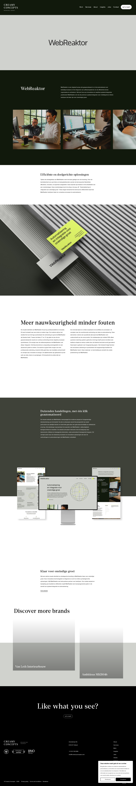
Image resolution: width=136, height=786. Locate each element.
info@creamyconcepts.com (77, 754)
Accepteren (123, 779)
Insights (102, 7)
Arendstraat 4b (73, 742)
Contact (116, 7)
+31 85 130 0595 (73, 751)
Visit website (44, 591)
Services (88, 7)
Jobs (109, 7)
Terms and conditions (35, 781)
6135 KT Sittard (73, 745)
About (96, 7)
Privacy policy (24, 781)
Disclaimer (45, 781)
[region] (115, 772)
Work (81, 7)
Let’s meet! (126, 7)
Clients (115, 758)
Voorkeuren (108, 779)
